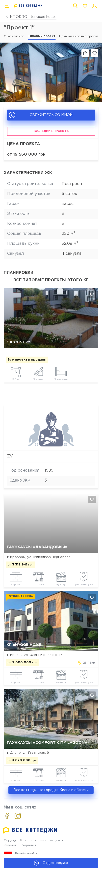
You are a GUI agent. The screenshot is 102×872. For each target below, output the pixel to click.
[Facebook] (7, 816)
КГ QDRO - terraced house (33, 16)
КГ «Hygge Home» (25, 644)
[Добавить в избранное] (92, 294)
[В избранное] (94, 53)
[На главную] (28, 6)
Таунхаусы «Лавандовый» (37, 547)
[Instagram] (18, 816)
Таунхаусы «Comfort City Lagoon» (46, 742)
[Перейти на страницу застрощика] (51, 445)
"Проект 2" (18, 342)
